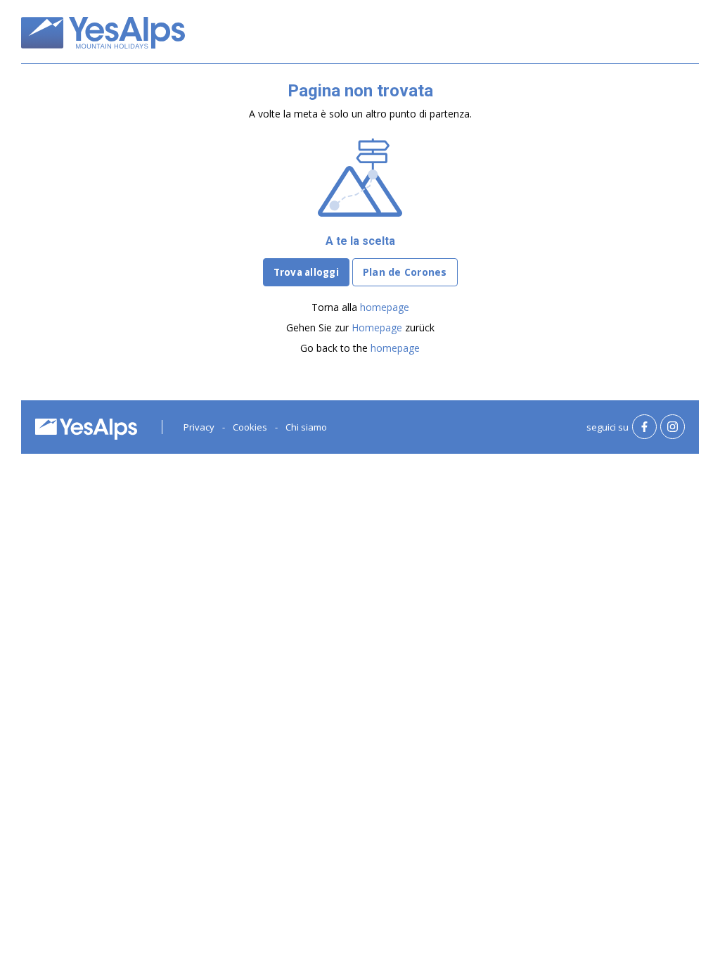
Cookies (250, 427)
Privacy (199, 427)
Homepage (377, 327)
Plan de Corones (405, 272)
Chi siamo (306, 427)
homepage (384, 307)
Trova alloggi (306, 272)
